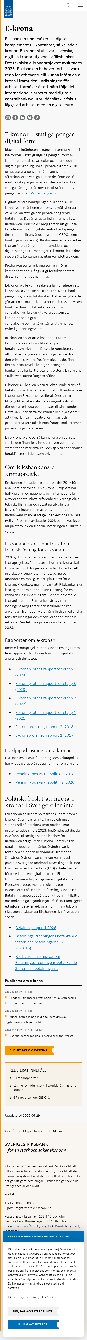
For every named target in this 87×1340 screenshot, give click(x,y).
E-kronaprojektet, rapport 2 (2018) (45, 726)
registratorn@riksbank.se (33, 1208)
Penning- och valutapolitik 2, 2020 (45, 782)
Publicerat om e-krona (29, 1050)
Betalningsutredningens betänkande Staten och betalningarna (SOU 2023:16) (46, 942)
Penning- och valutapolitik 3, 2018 (45, 774)
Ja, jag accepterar (33, 1324)
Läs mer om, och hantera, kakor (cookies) (32, 1297)
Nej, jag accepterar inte (32, 1311)
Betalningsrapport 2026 (36, 927)
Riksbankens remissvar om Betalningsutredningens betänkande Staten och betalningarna (46, 962)
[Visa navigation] (80, 5)
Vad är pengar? (42, 193)
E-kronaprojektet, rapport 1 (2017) (45, 735)
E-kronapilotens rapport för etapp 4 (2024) (45, 672)
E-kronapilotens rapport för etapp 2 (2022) (45, 701)
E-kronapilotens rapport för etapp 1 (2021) (45, 715)
